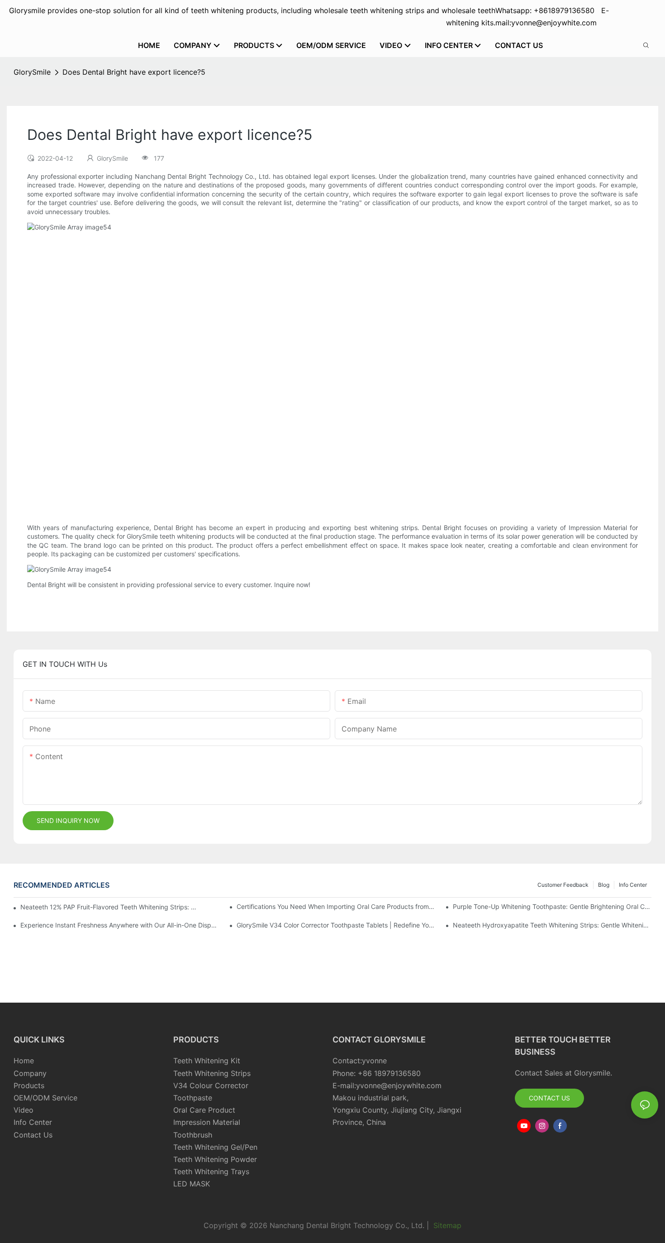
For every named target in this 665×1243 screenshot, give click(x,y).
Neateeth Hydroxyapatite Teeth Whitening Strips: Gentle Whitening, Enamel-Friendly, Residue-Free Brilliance (552, 925)
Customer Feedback (563, 884)
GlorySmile (32, 71)
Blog (603, 884)
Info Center (633, 884)
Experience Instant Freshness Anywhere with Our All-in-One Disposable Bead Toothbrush (119, 925)
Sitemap (446, 1225)
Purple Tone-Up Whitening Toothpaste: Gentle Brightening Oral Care (552, 906)
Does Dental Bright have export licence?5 (133, 71)
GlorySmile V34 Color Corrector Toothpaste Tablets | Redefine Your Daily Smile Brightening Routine (336, 925)
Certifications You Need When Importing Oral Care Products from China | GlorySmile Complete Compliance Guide (336, 906)
